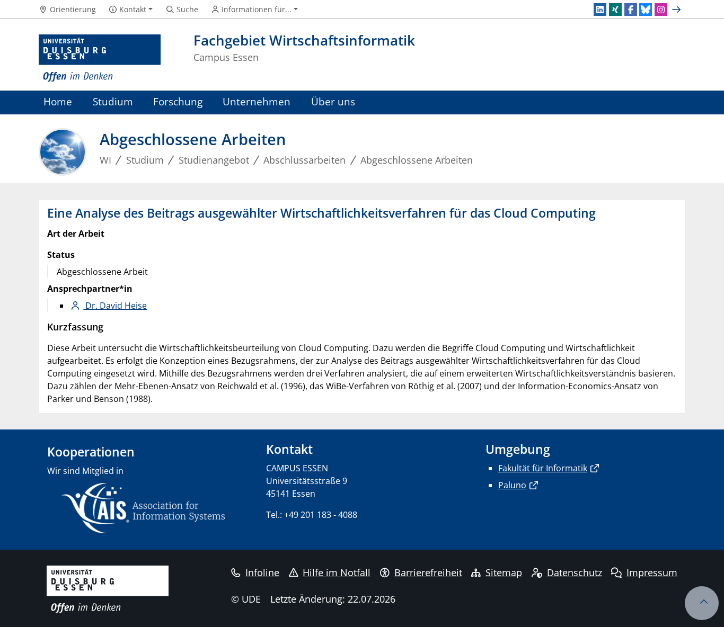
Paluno (512, 485)
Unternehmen (256, 101)
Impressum (651, 572)
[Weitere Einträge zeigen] (677, 9)
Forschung (177, 101)
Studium (113, 101)
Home (57, 101)
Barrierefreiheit (428, 572)
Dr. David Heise (115, 305)
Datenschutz (574, 572)
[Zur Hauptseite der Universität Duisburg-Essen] (100, 58)
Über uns (333, 101)
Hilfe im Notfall (336, 572)
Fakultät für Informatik (542, 468)
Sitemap (503, 572)
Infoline (262, 572)
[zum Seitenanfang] (702, 603)
